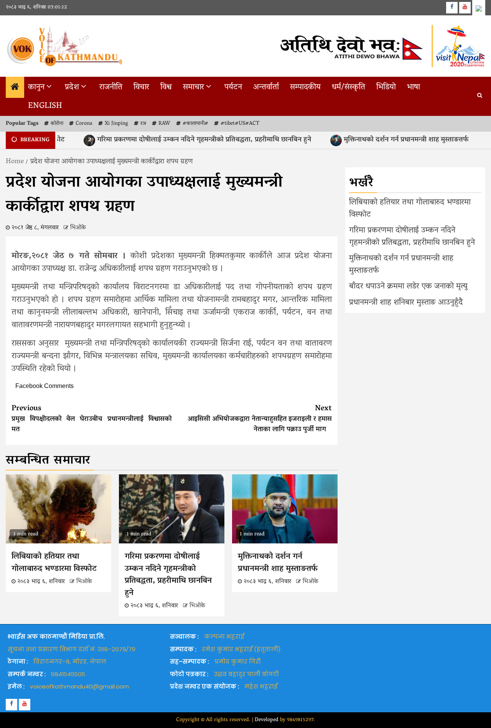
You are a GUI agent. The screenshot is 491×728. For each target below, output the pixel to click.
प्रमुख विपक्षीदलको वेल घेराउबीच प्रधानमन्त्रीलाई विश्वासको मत (92, 419)
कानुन (36, 87)
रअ (143, 124)
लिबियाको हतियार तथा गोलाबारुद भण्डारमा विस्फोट (54, 563)
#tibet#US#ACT (240, 124)
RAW (164, 124)
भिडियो (386, 87)
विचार (141, 87)
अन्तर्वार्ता (266, 87)
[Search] (479, 96)
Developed (266, 720)
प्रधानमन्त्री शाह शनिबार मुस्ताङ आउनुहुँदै (406, 302)
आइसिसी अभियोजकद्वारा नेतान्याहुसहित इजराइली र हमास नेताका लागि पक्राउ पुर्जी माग (260, 419)
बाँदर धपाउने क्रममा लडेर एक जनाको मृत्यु (408, 286)
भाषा (413, 87)
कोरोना (57, 124)
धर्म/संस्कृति (348, 87)
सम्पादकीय (305, 87)
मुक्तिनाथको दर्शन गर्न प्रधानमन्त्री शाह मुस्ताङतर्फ (387, 140)
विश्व (166, 87)
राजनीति (110, 87)
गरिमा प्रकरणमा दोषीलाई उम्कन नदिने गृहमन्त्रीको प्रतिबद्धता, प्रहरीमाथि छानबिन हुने (185, 140)
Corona (84, 124)
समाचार (193, 87)
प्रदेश (72, 87)
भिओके (78, 228)
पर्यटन (233, 87)
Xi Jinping (116, 124)
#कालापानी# (195, 124)
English (45, 106)
